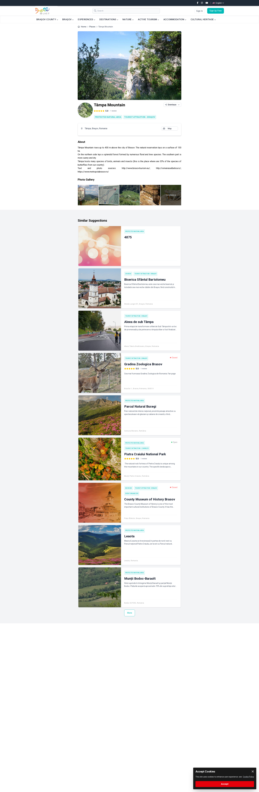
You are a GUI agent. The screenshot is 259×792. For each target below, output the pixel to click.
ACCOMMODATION (174, 19)
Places (92, 27)
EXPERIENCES (86, 19)
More (129, 613)
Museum (128, 488)
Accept (224, 784)
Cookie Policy (248, 777)
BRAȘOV (67, 19)
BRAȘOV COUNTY (46, 19)
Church (128, 273)
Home (83, 27)
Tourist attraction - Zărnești (137, 448)
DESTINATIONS (108, 19)
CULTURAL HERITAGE (202, 19)
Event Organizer (131, 493)
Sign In (199, 11)
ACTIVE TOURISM (148, 19)
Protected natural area (108, 117)
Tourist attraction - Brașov (139, 117)
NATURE (127, 19)
